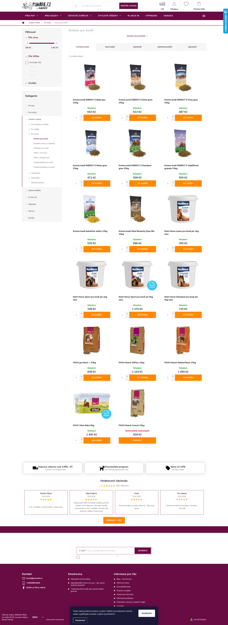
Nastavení (80, 620)
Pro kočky (32, 112)
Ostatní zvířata (34, 119)
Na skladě (35, 62)
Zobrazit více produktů (136, 36)
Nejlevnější (110, 47)
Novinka (34, 71)
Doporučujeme (82, 47)
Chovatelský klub (123, 586)
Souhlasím (147, 613)
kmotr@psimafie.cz (34, 578)
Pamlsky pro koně (41, 148)
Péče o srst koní (40, 153)
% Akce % (32, 197)
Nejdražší (137, 47)
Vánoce (31, 211)
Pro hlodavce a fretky (40, 124)
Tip (32, 75)
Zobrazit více (114, 520)
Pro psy (31, 105)
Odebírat (143, 550)
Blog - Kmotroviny (124, 579)
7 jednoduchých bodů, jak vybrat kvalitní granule (87, 590)
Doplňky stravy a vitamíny (44, 143)
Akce (32, 67)
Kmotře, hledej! (128, 5)
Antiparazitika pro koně (43, 162)
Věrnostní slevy (123, 583)
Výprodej (32, 204)
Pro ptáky (35, 129)
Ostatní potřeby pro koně (44, 167)
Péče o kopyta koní (41, 157)
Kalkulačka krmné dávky (80, 579)
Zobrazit (137, 440)
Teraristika (35, 178)
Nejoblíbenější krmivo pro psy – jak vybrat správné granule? (88, 584)
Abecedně (192, 47)
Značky (31, 218)
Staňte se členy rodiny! (35, 587)
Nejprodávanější (165, 47)
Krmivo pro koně (41, 138)
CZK (162, 6)
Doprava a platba (123, 590)
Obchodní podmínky (125, 598)
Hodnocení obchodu (125, 594)
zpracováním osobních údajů (104, 557)
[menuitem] (32, 16)
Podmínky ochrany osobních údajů (131, 602)
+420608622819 (33, 583)
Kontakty (120, 606)
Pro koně (35, 134)
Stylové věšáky (34, 190)
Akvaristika (35, 173)
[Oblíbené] (186, 6)
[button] (81, 116)
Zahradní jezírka (37, 182)
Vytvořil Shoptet (200, 619)
